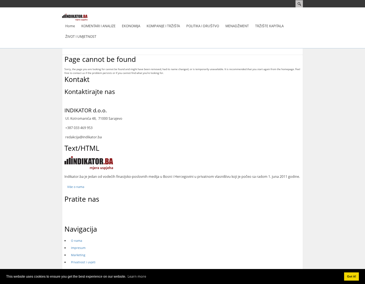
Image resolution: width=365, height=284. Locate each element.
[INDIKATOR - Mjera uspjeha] (74, 17)
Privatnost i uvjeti (83, 262)
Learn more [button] (137, 276)
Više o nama (75, 187)
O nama (76, 241)
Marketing (78, 255)
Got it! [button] (351, 276)
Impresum (78, 248)
